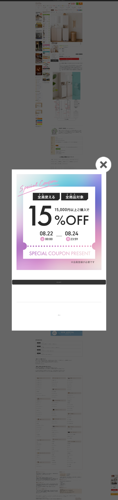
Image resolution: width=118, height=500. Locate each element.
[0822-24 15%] (59, 222)
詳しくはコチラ (59, 282)
